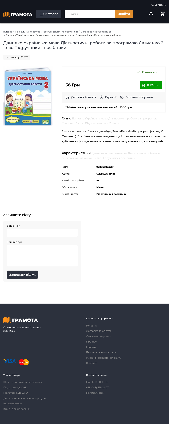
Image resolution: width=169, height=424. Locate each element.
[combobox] (90, 14)
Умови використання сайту (103, 357)
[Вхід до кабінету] (151, 14)
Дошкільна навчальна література (24, 398)
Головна (7, 31)
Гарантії (111, 97)
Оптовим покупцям (139, 97)
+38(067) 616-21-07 (97, 387)
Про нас (91, 341)
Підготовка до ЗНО (15, 387)
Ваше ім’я (13, 225)
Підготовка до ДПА (15, 392)
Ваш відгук (14, 242)
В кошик (153, 85)
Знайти (124, 14)
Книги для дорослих (16, 408)
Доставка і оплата (83, 97)
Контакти (92, 363)
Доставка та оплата (98, 330)
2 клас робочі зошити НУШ (96, 31)
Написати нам (95, 392)
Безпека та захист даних (102, 352)
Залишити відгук (22, 275)
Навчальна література (27, 31)
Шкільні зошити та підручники (60, 31)
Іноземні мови (12, 403)
